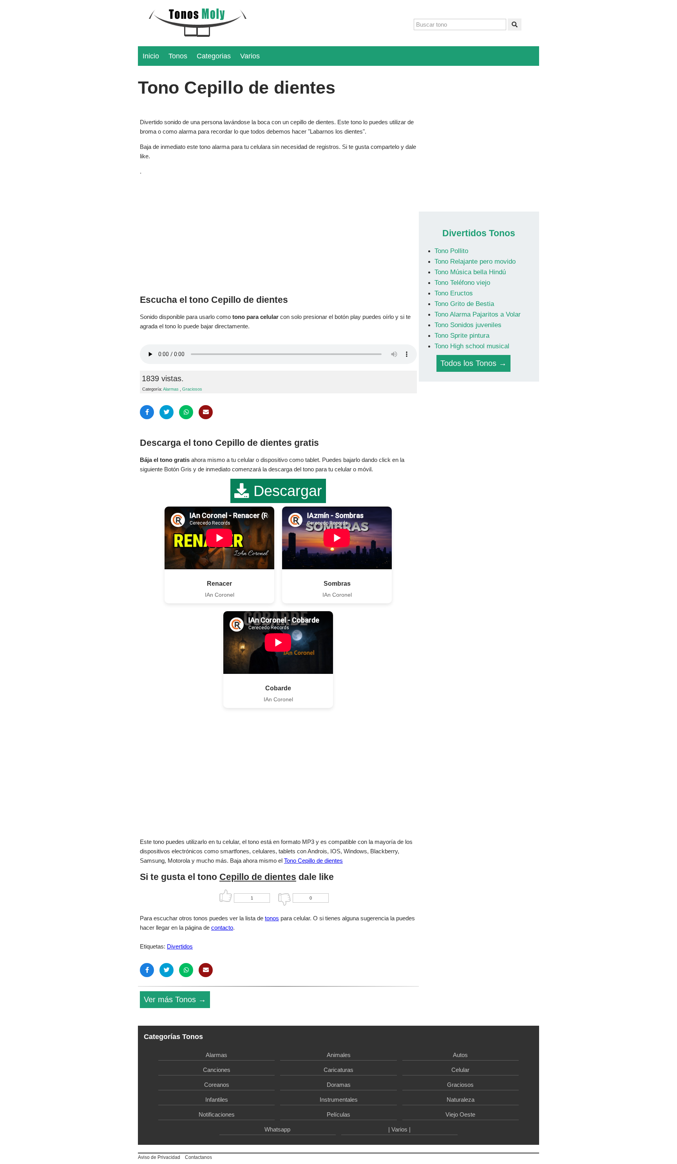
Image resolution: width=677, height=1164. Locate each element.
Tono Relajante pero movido (475, 261)
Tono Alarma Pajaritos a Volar (477, 314)
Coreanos (216, 1084)
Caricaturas (338, 1069)
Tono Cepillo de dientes (313, 860)
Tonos (177, 56)
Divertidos (180, 946)
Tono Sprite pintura (461, 335)
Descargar (285, 491)
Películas (338, 1114)
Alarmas (171, 389)
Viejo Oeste (460, 1114)
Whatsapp (277, 1129)
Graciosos (192, 389)
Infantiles (216, 1099)
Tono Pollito (451, 250)
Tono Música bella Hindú (470, 271)
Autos (460, 1055)
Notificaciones (217, 1114)
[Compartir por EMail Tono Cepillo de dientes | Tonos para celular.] (206, 412)
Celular (460, 1069)
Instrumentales (339, 1099)
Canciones (216, 1069)
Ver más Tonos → (175, 999)
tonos (272, 918)
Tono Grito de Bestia (464, 303)
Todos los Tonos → (473, 363)
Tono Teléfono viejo (462, 282)
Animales (339, 1055)
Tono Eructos (453, 293)
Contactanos (198, 1157)
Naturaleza (460, 1099)
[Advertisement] (278, 233)
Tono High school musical (471, 345)
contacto (222, 927)
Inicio (151, 56)
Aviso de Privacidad (159, 1157)
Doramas (339, 1084)
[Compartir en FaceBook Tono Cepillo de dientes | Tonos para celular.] (147, 412)
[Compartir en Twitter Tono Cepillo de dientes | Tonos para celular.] (166, 412)
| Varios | (399, 1129)
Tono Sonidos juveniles (467, 324)
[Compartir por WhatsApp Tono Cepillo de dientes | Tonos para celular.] (186, 412)
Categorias (214, 56)
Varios (250, 56)
